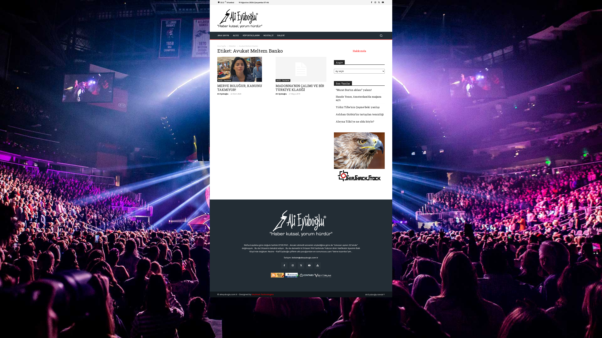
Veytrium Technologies (263, 294)
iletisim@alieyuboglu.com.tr (305, 257)
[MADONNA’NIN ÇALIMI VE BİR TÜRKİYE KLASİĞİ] (301, 69)
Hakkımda (359, 51)
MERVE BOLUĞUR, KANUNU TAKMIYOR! (239, 88)
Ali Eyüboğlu (222, 94)
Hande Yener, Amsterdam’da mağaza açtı (358, 98)
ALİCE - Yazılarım (224, 80)
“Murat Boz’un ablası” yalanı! (354, 90)
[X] (379, 2)
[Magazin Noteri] (318, 265)
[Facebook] (371, 2)
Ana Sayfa (221, 46)
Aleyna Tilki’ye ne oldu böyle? (355, 121)
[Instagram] (375, 2)
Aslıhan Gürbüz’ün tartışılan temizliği (360, 114)
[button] (381, 35)
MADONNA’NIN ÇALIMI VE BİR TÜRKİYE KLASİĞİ (300, 88)
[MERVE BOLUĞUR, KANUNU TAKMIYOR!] (242, 69)
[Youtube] (383, 2)
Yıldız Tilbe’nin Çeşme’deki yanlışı (358, 107)
